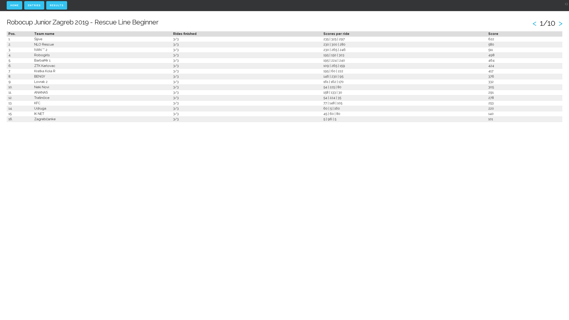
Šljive (38, 39)
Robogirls (42, 55)
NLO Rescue (44, 44)
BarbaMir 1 (42, 60)
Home (14, 5)
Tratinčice (41, 98)
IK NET (39, 114)
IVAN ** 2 (40, 50)
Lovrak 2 (41, 82)
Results (57, 5)
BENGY (39, 76)
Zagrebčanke (45, 119)
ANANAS (41, 92)
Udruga (40, 108)
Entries (34, 5)
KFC (37, 103)
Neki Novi (41, 87)
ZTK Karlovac (44, 66)
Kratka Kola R (44, 71)
